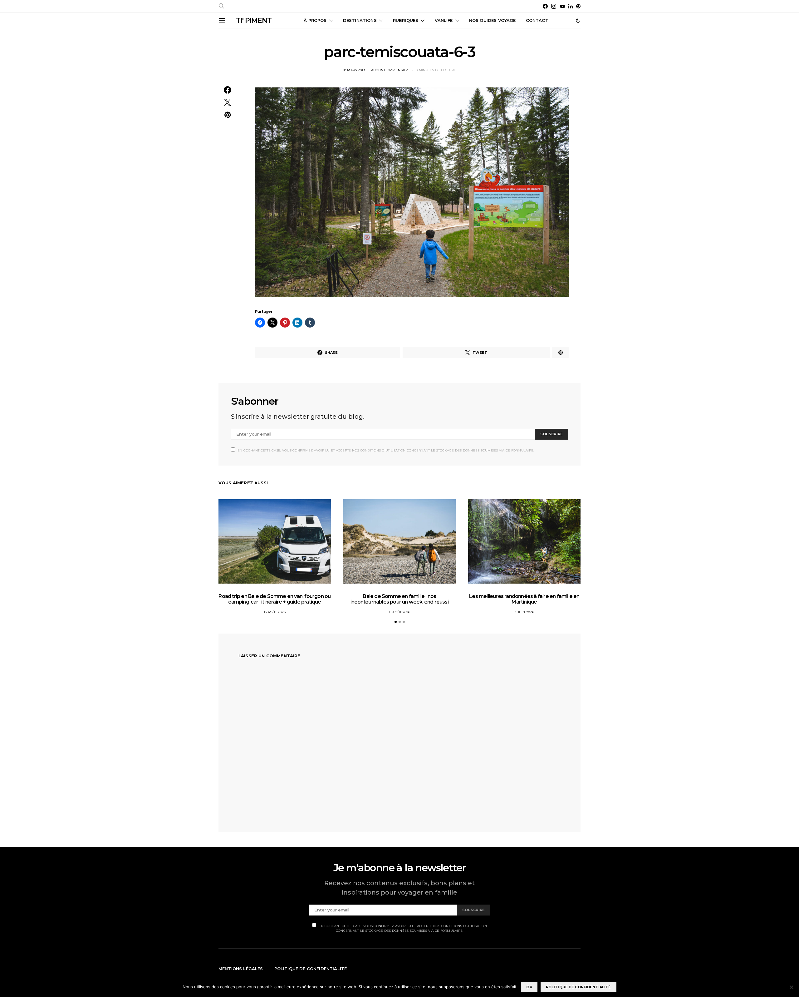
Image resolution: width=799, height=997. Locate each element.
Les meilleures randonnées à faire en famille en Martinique (524, 599)
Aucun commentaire (390, 70)
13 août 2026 (275, 612)
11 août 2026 (399, 612)
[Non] (791, 987)
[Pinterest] (578, 6)
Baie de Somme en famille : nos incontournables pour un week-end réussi (399, 599)
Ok (529, 987)
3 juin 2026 (524, 612)
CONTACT (537, 20)
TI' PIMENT (254, 20)
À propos (315, 20)
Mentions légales (240, 968)
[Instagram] (553, 6)
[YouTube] (562, 6)
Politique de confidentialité (310, 968)
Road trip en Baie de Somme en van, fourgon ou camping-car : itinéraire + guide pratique (274, 599)
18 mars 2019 (354, 70)
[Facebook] (545, 6)
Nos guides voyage (492, 20)
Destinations (360, 20)
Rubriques (405, 20)
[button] (578, 20)
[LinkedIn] (570, 6)
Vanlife (444, 20)
